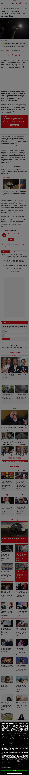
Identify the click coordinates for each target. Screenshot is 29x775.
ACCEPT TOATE (14, 770)
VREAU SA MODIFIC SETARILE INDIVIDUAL (14, 773)
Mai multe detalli (23, 731)
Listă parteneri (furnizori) (6, 767)
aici (11, 743)
